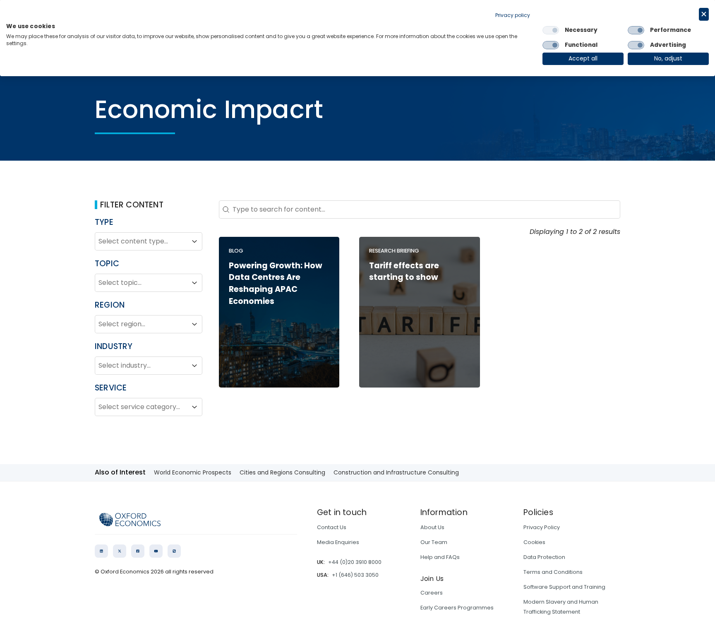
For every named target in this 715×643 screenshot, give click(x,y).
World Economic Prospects (192, 472)
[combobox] (141, 241)
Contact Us (331, 527)
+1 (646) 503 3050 (355, 574)
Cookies (534, 542)
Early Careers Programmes (457, 607)
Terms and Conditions (553, 572)
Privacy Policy (541, 527)
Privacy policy (512, 15)
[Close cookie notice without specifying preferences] (704, 14)
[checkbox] (550, 30)
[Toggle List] (194, 241)
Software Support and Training (564, 586)
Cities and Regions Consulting (282, 472)
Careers (431, 592)
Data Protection (544, 557)
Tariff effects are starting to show (404, 271)
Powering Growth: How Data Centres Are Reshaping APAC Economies (275, 283)
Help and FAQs (440, 557)
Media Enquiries (338, 542)
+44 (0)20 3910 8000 (354, 562)
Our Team (433, 542)
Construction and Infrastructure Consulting (396, 472)
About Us (432, 527)
